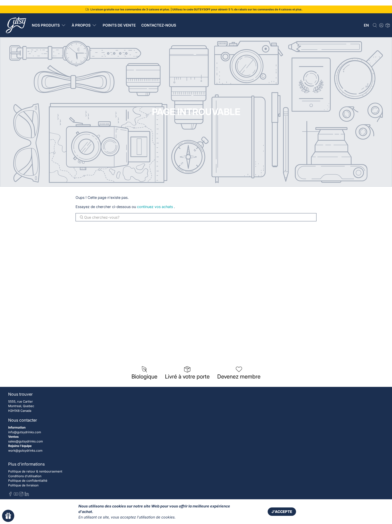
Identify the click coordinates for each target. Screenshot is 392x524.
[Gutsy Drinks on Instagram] (21, 495)
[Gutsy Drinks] (15, 25)
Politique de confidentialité (27, 481)
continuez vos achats (155, 207)
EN (366, 25)
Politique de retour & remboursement (35, 471)
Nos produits (46, 25)
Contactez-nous (158, 25)
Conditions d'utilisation (24, 476)
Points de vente (119, 25)
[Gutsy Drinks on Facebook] (10, 495)
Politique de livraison (23, 485)
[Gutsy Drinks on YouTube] (16, 495)
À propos (81, 25)
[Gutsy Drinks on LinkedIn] (26, 495)
